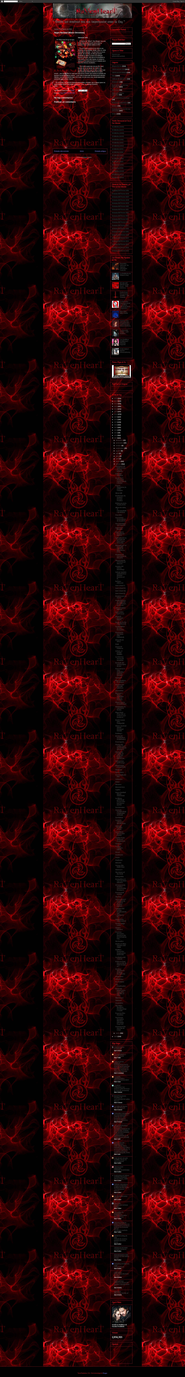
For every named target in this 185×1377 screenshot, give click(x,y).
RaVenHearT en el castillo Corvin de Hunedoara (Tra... (120, 549)
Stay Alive (118, 515)
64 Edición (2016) (118, 158)
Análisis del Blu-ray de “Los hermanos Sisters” (121, 1189)
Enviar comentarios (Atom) (84, 157)
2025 (116, 401)
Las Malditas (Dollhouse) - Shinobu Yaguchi (124, 342)
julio (117, 453)
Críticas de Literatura (119, 79)
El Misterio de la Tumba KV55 (120, 504)
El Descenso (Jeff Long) (120, 762)
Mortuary (118, 770)
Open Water (119, 772)
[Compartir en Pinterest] (86, 91)
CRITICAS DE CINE (69, 93)
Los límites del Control (120, 958)
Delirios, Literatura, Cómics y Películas (121, 1185)
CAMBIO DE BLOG (120, 1249)
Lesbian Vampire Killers (119, 847)
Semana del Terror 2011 (120, 209)
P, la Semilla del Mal (120, 775)
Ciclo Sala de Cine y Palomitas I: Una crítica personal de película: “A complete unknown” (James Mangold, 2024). (122, 1149)
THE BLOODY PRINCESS (118, 1167)
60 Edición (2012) (118, 146)
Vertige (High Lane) (120, 924)
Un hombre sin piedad (121, 1113)
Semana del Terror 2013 (120, 216)
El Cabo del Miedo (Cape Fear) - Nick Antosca (124, 285)
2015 (115, 427)
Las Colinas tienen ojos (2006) (120, 833)
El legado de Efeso (119, 640)
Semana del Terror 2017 (120, 225)
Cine (61, 93)
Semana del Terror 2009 (120, 203)
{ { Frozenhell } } (120, 1054)
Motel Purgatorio (120, 1096)
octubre (119, 445)
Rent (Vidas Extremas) (119, 613)
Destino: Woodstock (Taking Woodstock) (120, 971)
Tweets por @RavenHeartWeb (118, 55)
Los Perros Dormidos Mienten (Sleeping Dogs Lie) (119, 1021)
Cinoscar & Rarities (120, 1125)
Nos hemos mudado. (121, 1230)
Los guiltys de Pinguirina (119, 1213)
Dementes (115, 82)
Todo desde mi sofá (121, 1158)
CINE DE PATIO (119, 1047)
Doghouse (118, 860)
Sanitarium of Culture (121, 1175)
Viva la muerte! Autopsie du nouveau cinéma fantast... (120, 903)
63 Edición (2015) (118, 155)
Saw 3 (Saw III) (120, 591)
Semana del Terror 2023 (120, 244)
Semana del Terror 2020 (120, 235)
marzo (118, 461)
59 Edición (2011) (117, 143)
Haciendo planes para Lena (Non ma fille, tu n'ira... (120, 992)
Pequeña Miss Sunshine (120, 1014)
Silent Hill (118, 493)
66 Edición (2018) (118, 165)
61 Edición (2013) (117, 149)
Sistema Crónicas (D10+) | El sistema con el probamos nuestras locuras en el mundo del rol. (122, 1226)
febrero (118, 464)
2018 (116, 419)
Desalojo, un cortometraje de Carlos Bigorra (122, 1099)
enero (118, 1033)
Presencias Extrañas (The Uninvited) (119, 635)
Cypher (117, 790)
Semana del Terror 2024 (120, 247)
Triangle (118, 844)
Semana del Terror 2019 (120, 232)
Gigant (116, 1198)
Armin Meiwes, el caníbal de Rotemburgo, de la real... (120, 602)
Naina (117, 782)
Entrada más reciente (61, 151)
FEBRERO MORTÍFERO (122, 1170)
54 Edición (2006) (118, 127)
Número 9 (118, 870)
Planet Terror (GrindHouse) (120, 703)
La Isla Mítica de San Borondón (120, 628)
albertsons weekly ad (121, 1293)
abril (117, 459)
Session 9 (118, 678)
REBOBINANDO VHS (121, 1255)
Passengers (119, 742)
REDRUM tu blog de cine (120, 1236)
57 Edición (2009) (118, 136)
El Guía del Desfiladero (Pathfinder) (120, 737)
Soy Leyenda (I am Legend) (120, 524)
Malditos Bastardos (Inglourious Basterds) (120, 952)
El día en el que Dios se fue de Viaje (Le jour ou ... (120, 964)
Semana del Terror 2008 (120, 200)
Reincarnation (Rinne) (120, 608)
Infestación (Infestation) (120, 920)
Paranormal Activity (119, 893)
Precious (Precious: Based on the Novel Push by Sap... (120, 935)
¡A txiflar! (117, 1085)
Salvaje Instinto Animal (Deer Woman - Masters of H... (120, 575)
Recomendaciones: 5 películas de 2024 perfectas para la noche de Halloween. (121, 1117)
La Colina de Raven (120, 1106)
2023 (116, 406)
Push (117, 644)
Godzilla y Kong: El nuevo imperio (120, 1160)
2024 (116, 404)
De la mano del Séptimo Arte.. (119, 1143)
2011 (115, 438)
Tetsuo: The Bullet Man (119, 866)
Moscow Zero (120, 787)
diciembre (119, 440)
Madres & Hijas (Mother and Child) (120, 945)
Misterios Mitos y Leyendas (118, 94)
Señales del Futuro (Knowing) (119, 567)
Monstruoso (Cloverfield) (120, 766)
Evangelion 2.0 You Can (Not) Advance (120, 880)
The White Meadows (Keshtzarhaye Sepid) (120, 1008)
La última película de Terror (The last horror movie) (120, 801)
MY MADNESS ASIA (120, 1196)
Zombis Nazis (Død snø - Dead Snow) (120, 839)
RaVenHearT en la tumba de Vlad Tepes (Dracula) (120, 540)
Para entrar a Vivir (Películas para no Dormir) (120, 672)
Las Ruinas (119, 817)
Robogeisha (119, 876)
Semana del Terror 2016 (120, 222)
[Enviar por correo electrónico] (79, 91)
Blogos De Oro (117, 66)
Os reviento (118, 1049)
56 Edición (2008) (118, 133)
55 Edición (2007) (118, 130)
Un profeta (119, 1003)
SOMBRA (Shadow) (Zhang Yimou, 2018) (120, 1178)
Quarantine (119, 690)
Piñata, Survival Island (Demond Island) (120, 728)
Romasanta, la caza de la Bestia (120, 708)
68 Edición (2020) (118, 171)
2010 (116, 1036)
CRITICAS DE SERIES (119, 72)
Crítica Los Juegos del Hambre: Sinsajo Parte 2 (121, 1284)
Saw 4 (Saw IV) (120, 588)
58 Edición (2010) (118, 139)
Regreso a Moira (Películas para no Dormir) (119, 696)
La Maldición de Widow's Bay (125, 274)
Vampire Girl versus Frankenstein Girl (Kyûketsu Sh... (120, 913)
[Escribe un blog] (81, 91)
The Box (118, 897)
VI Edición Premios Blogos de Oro (120, 1216)
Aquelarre (117, 1291)
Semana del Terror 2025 (120, 251)
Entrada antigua (100, 151)
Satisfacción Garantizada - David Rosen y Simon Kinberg (125, 323)
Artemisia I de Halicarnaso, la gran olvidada (120, 468)
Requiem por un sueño (121, 597)
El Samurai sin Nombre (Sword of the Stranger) (120, 887)
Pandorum (119, 855)
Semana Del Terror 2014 (120, 190)
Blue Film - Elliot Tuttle (124, 312)
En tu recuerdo (119, 1056)
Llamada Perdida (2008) (118, 827)
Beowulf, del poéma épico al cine (120, 664)
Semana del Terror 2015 (120, 219)
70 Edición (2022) (118, 177)
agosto (118, 451)
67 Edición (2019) (117, 168)
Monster (118, 784)
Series (114, 114)
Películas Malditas (119, 474)
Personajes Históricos (119, 103)
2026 (116, 398)
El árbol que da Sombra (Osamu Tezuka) (120, 498)
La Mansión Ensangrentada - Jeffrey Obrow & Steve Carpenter (125, 305)
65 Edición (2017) (117, 162)
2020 (116, 414)
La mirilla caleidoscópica (119, 1077)
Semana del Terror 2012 (120, 213)
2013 (116, 433)
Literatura (115, 90)
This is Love (119, 998)
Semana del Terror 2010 (120, 206)
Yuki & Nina (119, 979)
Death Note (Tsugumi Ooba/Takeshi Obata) (120, 480)
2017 (115, 422)
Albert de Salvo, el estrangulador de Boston (120, 510)
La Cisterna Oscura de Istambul (119, 658)
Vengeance (119, 976)
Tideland (118, 1000)
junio (117, 456)
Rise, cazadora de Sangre (120, 681)
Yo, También (119, 982)
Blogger (105, 1373)
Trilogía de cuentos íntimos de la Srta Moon (120, 1240)
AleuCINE (117, 1203)
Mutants (118, 863)
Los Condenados (120, 985)
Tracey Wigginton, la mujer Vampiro (120, 488)
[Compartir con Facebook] (85, 91)
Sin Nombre (119, 941)
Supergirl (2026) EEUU (121, 1080)
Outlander (118, 779)
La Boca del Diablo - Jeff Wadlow (124, 331)
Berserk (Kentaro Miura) (119, 618)
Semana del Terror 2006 (120, 194)
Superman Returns (119, 528)
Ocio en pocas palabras (119, 1062)
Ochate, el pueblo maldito (118, 652)
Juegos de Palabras (119, 647)
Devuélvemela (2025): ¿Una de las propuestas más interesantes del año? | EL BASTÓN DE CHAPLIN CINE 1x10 (122, 1068)
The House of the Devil (120, 873)
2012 (115, 435)
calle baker (118, 1272)
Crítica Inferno (119, 1267)
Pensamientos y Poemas (120, 98)
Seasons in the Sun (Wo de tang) (120, 1028)
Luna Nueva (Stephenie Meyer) (120, 533)
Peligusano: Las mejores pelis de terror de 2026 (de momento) (122, 1088)
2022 (116, 409)
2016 (115, 425)
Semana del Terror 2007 (120, 197)
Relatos (114, 106)
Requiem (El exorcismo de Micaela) (120, 556)
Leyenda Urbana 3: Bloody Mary (120, 821)
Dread (117, 852)
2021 (116, 411)
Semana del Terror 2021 (120, 238)
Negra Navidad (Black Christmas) (120, 794)
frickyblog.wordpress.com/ (121, 1264)
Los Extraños (120, 807)
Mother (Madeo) (119, 928)
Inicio (82, 151)
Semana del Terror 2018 (120, 228)
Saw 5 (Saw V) (120, 585)
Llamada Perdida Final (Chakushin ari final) (120, 812)
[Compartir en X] (83, 91)
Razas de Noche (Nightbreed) (120, 623)
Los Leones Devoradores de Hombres (120, 519)
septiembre (120, 448)
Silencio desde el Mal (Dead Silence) (120, 562)
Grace (117, 857)
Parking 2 (118, 733)
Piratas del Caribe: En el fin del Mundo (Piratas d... (120, 747)
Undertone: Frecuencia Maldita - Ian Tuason (124, 294)
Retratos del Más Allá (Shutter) (119, 686)
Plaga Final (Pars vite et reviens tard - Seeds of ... (120, 715)
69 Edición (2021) (118, 174)
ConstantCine (119, 1281)
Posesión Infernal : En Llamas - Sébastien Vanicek (124, 267)
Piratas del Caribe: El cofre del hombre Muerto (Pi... (120, 755)
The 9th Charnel (119, 1108)
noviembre (120, 443)
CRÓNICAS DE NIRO (121, 1248)
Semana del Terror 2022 (120, 241)
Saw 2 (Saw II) (120, 593)
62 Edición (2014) (117, 152)
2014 (115, 430)
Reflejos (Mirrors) (119, 582)
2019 (115, 417)
